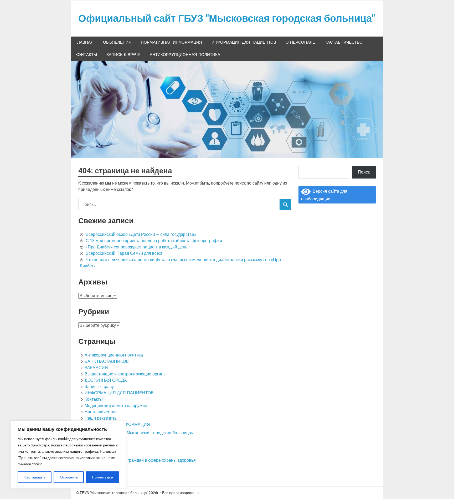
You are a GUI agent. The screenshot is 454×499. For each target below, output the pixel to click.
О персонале (300, 42)
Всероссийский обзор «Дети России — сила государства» (141, 234)
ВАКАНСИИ (96, 367)
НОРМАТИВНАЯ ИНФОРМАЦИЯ (171, 42)
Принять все (102, 477)
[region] (68, 454)
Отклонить (69, 477)
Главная (84, 42)
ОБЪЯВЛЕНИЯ (117, 42)
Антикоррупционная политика (185, 54)
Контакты (86, 54)
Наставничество (343, 42)
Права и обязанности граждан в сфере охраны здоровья (140, 460)
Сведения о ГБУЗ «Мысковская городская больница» (141, 432)
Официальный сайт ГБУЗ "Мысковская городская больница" (226, 18)
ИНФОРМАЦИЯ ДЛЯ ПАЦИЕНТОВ (243, 42)
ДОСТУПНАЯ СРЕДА (106, 380)
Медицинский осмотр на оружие (116, 405)
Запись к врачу (123, 54)
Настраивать (34, 477)
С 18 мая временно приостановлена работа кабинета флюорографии (154, 240)
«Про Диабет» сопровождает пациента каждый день (136, 247)
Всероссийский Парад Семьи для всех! (124, 253)
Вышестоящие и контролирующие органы (126, 373)
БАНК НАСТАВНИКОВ (107, 361)
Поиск (364, 172)
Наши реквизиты (101, 418)
